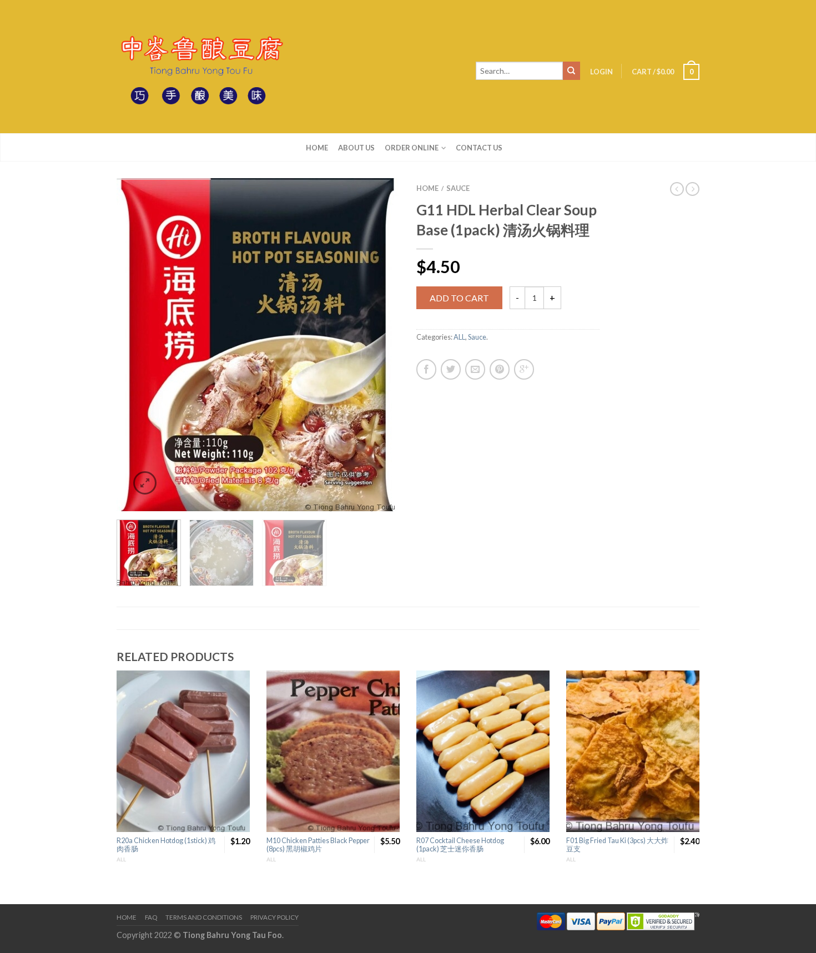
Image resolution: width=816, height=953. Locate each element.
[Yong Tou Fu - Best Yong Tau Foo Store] (200, 66)
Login (601, 71)
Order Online (412, 147)
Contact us (479, 147)
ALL (459, 336)
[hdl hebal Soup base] (258, 344)
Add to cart (459, 298)
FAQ (151, 917)
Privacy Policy (274, 917)
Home (317, 147)
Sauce (458, 188)
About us (356, 147)
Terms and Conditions (203, 917)
